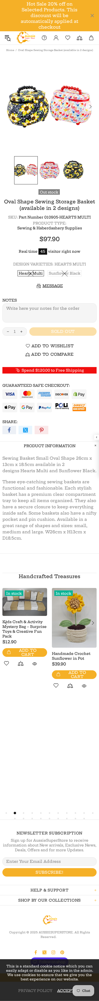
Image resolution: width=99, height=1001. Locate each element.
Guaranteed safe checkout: (36, 385)
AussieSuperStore (25, 38)
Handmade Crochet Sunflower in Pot (71, 656)
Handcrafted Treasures (49, 576)
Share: (10, 422)
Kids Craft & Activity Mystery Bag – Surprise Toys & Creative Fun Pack (24, 629)
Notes (9, 300)
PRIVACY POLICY (35, 990)
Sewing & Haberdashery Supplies (49, 228)
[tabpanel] (25, 632)
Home (10, 50)
